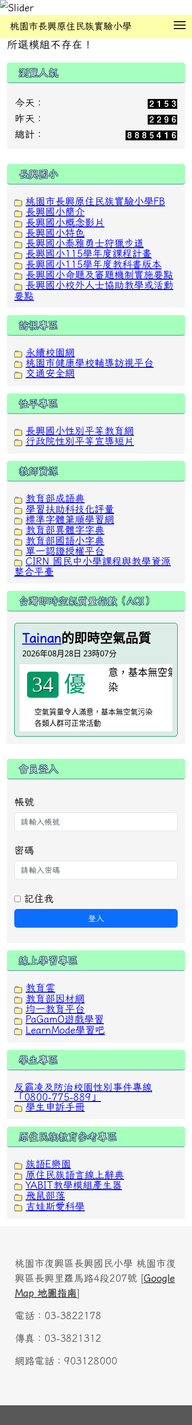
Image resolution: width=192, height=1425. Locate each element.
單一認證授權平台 (65, 550)
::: (10, 41)
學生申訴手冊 (55, 1106)
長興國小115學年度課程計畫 (89, 253)
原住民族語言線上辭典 (75, 1174)
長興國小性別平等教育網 (80, 430)
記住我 (37, 898)
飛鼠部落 (45, 1195)
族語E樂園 (48, 1163)
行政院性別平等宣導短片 (80, 441)
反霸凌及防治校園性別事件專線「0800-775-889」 (83, 1091)
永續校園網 (50, 352)
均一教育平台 (55, 1008)
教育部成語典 (55, 498)
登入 (96, 918)
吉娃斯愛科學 (55, 1206)
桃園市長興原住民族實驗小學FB (95, 201)
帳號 (24, 802)
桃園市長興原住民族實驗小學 (70, 26)
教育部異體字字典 (65, 529)
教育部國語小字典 (65, 540)
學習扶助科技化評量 (70, 509)
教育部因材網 (55, 998)
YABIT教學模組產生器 (74, 1185)
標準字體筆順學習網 (70, 519)
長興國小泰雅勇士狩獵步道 (85, 243)
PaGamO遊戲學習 (65, 1019)
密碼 (24, 850)
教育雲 (40, 987)
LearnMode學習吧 (65, 1030)
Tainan (42, 637)
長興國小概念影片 (65, 222)
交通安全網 (50, 373)
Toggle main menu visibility (180, 24)
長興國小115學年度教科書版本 (93, 264)
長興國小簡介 (55, 211)
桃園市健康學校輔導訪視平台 (90, 362)
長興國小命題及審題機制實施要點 (99, 274)
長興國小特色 (55, 232)
